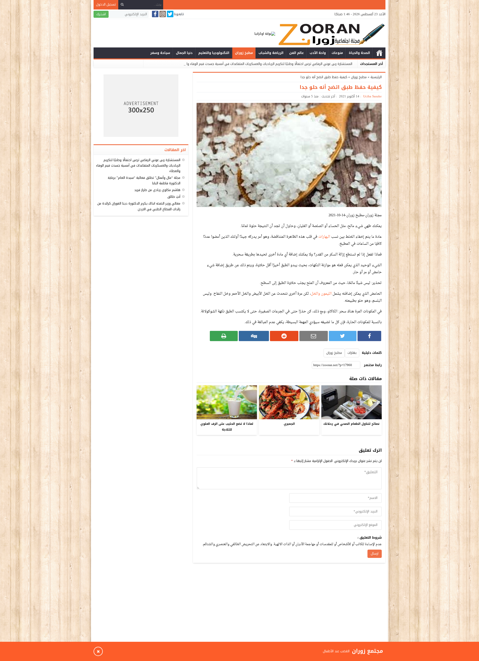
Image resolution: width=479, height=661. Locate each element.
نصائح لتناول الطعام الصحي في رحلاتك (351, 424)
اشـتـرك (101, 14)
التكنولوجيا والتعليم (213, 53)
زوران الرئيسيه (379, 52)
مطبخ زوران (244, 53)
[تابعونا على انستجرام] (162, 14)
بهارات (352, 353)
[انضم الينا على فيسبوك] (154, 14)
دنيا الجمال (184, 53)
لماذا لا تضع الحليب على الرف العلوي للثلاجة (226, 426)
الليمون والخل (321, 293)
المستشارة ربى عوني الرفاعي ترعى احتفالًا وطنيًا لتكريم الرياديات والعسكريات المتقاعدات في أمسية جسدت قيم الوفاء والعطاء (265, 64)
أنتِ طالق (173, 197)
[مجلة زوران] (330, 33)
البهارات (324, 236)
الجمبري (289, 424)
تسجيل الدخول (106, 4)
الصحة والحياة (359, 53)
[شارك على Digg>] (253, 336)
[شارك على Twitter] (343, 336)
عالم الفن (296, 53)
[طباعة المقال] (224, 336)
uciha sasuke (372, 96)
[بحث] (122, 4)
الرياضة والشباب (270, 53)
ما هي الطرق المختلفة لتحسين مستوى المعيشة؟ (315, 651)
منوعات (337, 53)
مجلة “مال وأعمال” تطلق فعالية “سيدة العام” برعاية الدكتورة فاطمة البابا (144, 180)
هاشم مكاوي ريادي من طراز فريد (157, 190)
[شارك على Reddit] (284, 336)
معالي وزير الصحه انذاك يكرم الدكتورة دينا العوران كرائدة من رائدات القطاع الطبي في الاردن (138, 206)
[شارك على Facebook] (369, 336)
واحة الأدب (318, 53)
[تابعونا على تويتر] (169, 14)
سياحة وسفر (160, 53)
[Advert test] (141, 105)
